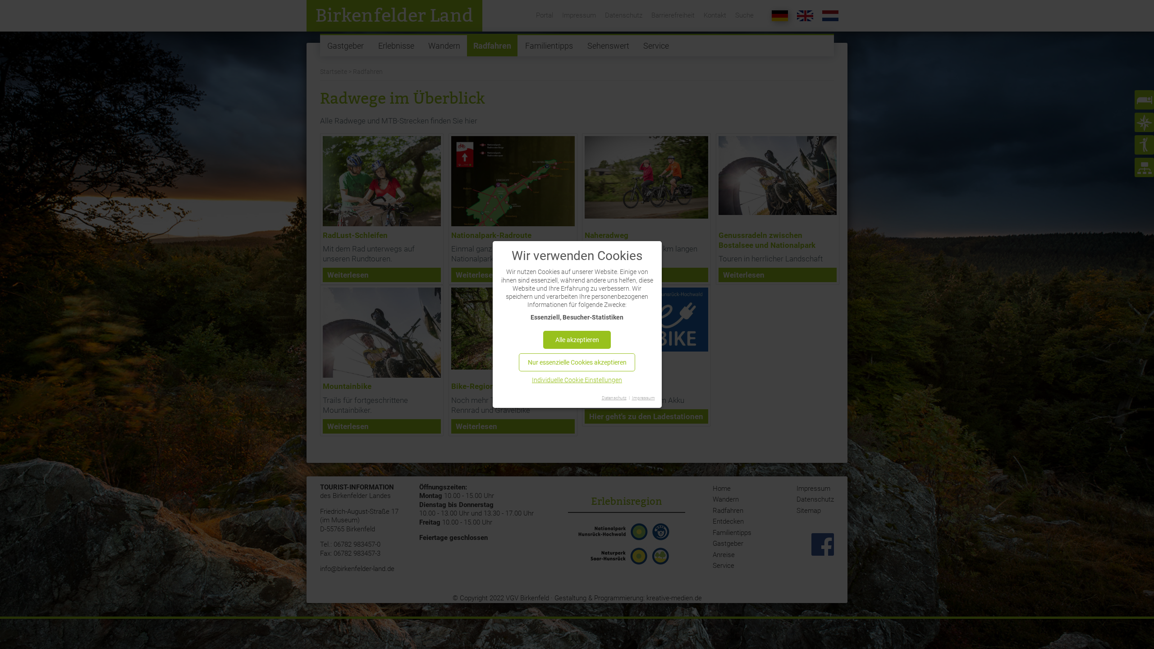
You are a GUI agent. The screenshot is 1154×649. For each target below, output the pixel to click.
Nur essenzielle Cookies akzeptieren (577, 362)
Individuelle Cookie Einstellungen (577, 380)
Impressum (643, 397)
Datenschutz (614, 397)
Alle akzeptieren (577, 339)
